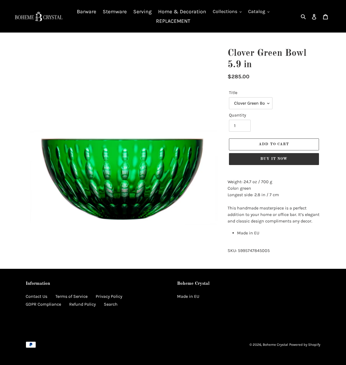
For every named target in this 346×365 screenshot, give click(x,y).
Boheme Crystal (275, 345)
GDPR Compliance (43, 304)
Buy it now (273, 159)
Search (111, 304)
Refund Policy (82, 304)
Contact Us (36, 296)
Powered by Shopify (304, 345)
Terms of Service (71, 296)
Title (233, 92)
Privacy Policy (109, 296)
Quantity (237, 115)
